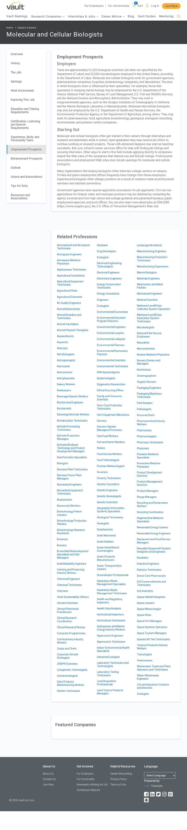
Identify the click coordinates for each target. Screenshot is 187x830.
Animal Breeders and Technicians (69, 316)
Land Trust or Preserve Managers (110, 692)
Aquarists (62, 342)
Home (9, 27)
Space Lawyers (145, 603)
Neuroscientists (146, 348)
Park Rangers (144, 402)
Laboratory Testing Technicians (108, 673)
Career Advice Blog (121, 773)
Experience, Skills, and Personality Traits (25, 138)
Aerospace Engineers (69, 254)
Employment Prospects (26, 149)
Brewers (62, 545)
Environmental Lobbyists (111, 339)
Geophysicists (105, 529)
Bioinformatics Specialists (72, 457)
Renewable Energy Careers (152, 527)
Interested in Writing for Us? (92, 784)
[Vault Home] (15, 5)
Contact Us (49, 779)
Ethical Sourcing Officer (110, 390)
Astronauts (63, 366)
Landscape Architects (149, 245)
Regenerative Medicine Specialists (150, 519)
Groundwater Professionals (113, 575)
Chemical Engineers (68, 578)
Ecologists (103, 257)
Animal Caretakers (68, 324)
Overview (17, 54)
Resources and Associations (20, 196)
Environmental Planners (111, 345)
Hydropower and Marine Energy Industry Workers (111, 628)
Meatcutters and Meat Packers (150, 286)
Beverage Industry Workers (72, 396)
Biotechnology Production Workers (72, 522)
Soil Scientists (145, 590)
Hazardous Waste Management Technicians (112, 592)
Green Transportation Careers (109, 567)
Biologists (62, 463)
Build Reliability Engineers (71, 563)
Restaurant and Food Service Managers (153, 541)
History (15, 63)
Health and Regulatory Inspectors (110, 601)
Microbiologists (145, 327)
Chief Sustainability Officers (73, 596)
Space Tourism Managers (152, 633)
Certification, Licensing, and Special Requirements (25, 125)
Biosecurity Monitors (69, 505)
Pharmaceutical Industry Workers (151, 423)
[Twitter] (158, 794)
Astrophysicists (66, 378)
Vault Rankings (17, 16)
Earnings (16, 81)
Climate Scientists (67, 603)
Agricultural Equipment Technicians (70, 283)
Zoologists (143, 693)
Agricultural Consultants (71, 275)
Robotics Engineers (148, 563)
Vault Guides (147, 16)
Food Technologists (108, 460)
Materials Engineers (148, 278)
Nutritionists (144, 369)
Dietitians (102, 245)
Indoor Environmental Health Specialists (113, 649)
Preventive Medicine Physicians (148, 465)
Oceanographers (146, 375)
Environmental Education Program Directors (111, 319)
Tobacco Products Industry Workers (152, 647)
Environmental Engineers (111, 327)
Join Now (171, 6)
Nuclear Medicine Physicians (153, 354)
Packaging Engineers (149, 387)
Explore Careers (27, 27)
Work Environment (22, 90)
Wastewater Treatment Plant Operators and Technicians (154, 668)
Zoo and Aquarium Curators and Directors (153, 686)
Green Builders (105, 541)
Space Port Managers (149, 621)
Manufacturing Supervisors (152, 266)
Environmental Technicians (112, 366)
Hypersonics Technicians (111, 641)
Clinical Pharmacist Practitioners (68, 610)
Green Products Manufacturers (106, 558)
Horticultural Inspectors (110, 614)
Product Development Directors (149, 474)
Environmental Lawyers (110, 333)
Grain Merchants (106, 535)
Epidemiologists (106, 378)
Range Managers (147, 496)
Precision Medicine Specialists (148, 456)
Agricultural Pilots (67, 290)
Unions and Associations (26, 176)
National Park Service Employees (149, 335)
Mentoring (166, 16)
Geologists (103, 523)
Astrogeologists (66, 360)
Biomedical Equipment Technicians (70, 492)
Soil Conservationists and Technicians (151, 583)
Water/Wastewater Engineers (148, 677)
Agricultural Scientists (69, 296)
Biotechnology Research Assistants (71, 532)
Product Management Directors (149, 483)
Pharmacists (144, 430)
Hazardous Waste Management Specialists (111, 582)
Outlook (16, 167)
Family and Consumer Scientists (109, 398)
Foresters (102, 472)
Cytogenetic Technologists (72, 669)
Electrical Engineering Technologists (109, 265)
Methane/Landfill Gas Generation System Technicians (149, 318)
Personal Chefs (146, 415)
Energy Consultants (108, 293)
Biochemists (64, 408)
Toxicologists (144, 654)
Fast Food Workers (107, 436)
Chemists (62, 590)
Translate (157, 786)
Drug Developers (106, 251)
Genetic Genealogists (109, 496)
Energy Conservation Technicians (109, 286)
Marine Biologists (147, 272)
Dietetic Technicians (68, 690)
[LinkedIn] (152, 794)
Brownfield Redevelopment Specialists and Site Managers (72, 554)
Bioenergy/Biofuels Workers (73, 414)
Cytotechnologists (67, 675)
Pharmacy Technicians (150, 442)
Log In (155, 5)
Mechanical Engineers (149, 293)
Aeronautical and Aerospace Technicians (73, 247)
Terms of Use (118, 784)
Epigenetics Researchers (111, 384)
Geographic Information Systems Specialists (110, 510)
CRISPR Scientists (67, 663)
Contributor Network (88, 790)
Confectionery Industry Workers (70, 641)
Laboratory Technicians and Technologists (113, 664)
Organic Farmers (146, 381)
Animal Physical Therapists (72, 330)
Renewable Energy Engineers (154, 533)
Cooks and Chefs (67, 648)
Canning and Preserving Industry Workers (70, 571)
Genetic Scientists (107, 502)
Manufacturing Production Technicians (152, 259)
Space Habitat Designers (151, 596)
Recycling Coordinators (150, 512)
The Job (16, 72)
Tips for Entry (19, 186)
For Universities (118, 5)
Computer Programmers (71, 633)
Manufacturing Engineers (151, 251)
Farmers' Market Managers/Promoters (109, 428)
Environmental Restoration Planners (112, 352)
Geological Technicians (110, 517)
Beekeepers (64, 390)
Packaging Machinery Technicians (149, 395)
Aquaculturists (65, 336)
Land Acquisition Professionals (106, 683)
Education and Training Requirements (25, 110)
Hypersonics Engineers (110, 635)
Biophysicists (64, 499)
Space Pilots (144, 615)
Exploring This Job (23, 99)
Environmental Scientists (111, 360)
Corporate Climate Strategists (67, 656)
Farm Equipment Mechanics (113, 414)
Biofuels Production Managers (68, 437)
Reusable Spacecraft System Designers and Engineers (154, 550)
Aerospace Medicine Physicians (69, 262)
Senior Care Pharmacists (151, 575)
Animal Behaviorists (68, 309)
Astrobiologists (65, 354)
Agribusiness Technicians (71, 269)
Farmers (102, 420)
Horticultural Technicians (111, 620)
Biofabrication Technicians (72, 420)
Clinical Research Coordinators (67, 619)
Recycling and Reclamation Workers (152, 504)
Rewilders (142, 557)
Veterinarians (144, 660)
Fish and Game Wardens (111, 442)
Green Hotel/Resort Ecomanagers (108, 549)
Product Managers (147, 490)
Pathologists (144, 409)
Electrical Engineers (108, 272)
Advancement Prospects (26, 158)
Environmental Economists (112, 311)
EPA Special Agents (108, 372)
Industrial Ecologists (108, 657)
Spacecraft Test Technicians (153, 639)
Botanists (62, 539)
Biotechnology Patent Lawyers (69, 513)
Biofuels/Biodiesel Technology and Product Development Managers (71, 448)
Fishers (101, 448)
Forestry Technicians (109, 478)
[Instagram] (164, 794)
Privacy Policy (118, 779)
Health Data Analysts (109, 608)
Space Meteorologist (149, 609)
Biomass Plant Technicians (72, 469)
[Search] (179, 16)
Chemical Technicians (69, 584)
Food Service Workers (109, 454)
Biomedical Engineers (69, 484)
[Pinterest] (170, 794)
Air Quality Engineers (69, 302)
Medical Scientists (147, 299)
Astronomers (64, 372)
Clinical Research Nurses (71, 627)
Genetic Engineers (107, 490)
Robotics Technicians (149, 569)
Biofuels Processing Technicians (68, 428)
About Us (48, 773)
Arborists (62, 348)
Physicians (143, 448)
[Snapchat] (146, 800)
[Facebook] (146, 794)
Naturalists (143, 342)
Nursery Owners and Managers (148, 362)
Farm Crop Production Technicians (109, 407)
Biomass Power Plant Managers (69, 477)
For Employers (94, 5)
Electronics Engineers (109, 278)
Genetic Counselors (108, 484)
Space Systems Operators (152, 627)
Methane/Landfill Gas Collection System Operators (153, 307)
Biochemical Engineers (70, 402)
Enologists (103, 305)
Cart (140, 5)
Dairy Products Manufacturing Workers (70, 683)
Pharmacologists (147, 436)
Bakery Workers (66, 384)
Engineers (102, 299)
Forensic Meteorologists (111, 466)
